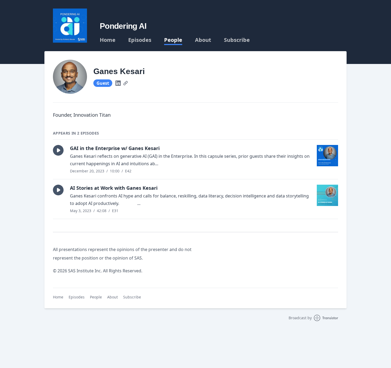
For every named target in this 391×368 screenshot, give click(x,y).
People (173, 40)
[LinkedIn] (118, 83)
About (203, 40)
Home (107, 40)
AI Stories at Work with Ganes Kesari (113, 188)
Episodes (139, 40)
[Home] (70, 26)
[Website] (125, 83)
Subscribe (237, 40)
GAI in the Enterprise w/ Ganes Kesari (115, 148)
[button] (58, 150)
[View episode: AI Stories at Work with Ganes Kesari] (327, 195)
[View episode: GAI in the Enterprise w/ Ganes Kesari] (327, 155)
